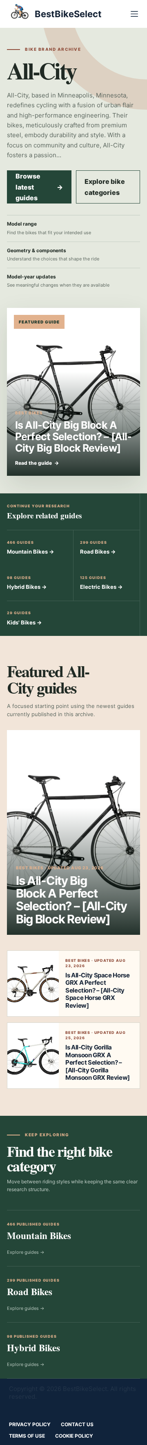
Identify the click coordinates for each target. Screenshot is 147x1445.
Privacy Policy (30, 1424)
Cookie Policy (74, 1436)
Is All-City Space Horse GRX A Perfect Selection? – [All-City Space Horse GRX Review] (97, 990)
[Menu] (134, 14)
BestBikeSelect (68, 14)
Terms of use (27, 1436)
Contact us (77, 1424)
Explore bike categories (105, 186)
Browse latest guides (39, 187)
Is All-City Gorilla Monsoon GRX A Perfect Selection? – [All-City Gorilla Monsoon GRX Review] (97, 1062)
